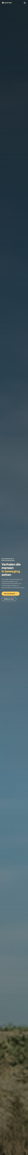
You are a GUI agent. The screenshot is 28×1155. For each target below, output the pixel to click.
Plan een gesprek (10, 593)
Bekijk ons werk (9, 599)
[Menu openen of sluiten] (24, 2)
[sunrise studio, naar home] (7, 3)
